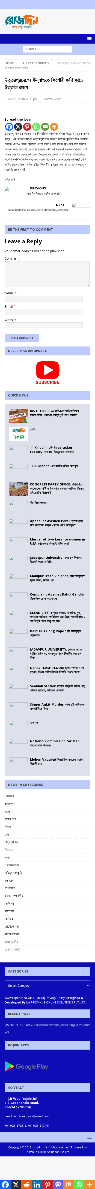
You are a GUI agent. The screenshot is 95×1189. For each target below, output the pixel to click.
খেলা (7, 834)
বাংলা (7, 811)
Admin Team (52, 99)
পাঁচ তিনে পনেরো (38, 502)
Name (10, 293)
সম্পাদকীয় (10, 888)
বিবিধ (7, 857)
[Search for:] (47, 49)
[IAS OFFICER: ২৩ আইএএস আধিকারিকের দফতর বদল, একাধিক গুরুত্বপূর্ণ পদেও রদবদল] (18, 416)
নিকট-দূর (9, 903)
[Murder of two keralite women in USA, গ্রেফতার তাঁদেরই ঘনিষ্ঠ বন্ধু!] (18, 544)
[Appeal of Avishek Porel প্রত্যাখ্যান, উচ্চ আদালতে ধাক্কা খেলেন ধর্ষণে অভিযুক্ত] (18, 526)
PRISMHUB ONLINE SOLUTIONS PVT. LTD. (58, 1002)
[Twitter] (48, 4)
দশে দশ (34, 723)
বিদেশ (8, 827)
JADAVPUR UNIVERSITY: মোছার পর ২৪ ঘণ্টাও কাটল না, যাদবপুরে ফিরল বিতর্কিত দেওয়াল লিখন (56, 653)
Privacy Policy (55, 998)
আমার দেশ (10, 819)
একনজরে (9, 796)
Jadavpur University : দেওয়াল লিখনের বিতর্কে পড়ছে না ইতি (56, 559)
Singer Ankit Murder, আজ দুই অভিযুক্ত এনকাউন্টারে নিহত (57, 706)
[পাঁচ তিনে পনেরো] (18, 507)
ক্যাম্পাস (9, 911)
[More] (54, 127)
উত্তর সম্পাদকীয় (14, 895)
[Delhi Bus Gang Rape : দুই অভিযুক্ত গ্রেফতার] (18, 636)
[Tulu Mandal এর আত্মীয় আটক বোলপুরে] (18, 471)
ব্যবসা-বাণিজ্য (12, 934)
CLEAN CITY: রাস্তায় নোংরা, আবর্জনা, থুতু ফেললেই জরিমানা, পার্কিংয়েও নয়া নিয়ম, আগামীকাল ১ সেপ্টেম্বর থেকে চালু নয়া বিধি (57, 616)
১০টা (32, 429)
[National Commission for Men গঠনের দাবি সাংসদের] (18, 746)
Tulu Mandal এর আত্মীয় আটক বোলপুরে (54, 466)
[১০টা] (18, 434)
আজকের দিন (11, 942)
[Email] (45, 127)
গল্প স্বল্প (9, 880)
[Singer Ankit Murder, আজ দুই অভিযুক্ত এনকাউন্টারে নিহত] (18, 709)
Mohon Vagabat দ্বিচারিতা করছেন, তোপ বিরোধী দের (56, 761)
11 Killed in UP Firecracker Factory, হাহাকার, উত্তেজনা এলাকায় (52, 449)
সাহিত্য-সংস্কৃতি (13, 872)
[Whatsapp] (36, 127)
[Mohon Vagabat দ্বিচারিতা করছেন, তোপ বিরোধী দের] (18, 764)
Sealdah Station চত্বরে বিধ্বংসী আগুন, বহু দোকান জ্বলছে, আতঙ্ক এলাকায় (57, 688)
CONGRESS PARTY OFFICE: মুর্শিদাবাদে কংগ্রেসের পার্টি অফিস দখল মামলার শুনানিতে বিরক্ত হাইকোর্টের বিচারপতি (57, 488)
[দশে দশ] (18, 727)
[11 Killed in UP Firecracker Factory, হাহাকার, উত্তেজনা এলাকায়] (18, 452)
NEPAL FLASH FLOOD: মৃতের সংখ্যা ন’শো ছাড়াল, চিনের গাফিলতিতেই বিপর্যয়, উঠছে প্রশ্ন (57, 669)
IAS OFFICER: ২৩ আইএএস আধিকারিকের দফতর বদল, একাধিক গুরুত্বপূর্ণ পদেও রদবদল (54, 413)
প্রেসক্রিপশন (12, 865)
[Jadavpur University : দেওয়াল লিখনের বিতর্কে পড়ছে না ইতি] (18, 562)
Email (9, 306)
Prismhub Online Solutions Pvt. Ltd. (47, 1152)
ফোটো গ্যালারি (12, 949)
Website (11, 320)
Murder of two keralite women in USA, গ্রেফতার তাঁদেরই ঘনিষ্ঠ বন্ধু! (57, 541)
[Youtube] (57, 4)
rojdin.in (39, 1147)
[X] (18, 127)
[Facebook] (39, 4)
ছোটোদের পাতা (12, 926)
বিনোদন (8, 850)
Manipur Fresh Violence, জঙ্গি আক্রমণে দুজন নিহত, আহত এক (57, 578)
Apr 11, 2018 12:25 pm (23, 99)
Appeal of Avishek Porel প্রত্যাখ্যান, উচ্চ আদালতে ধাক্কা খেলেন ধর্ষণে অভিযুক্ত (56, 523)
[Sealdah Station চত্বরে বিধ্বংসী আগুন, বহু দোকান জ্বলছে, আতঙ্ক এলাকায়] (18, 691)
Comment (12, 258)
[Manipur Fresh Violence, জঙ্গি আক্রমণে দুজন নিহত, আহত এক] (18, 581)
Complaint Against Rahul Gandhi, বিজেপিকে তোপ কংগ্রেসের (57, 596)
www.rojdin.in (14, 998)
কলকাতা (9, 804)
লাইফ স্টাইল (11, 842)
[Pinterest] (27, 127)
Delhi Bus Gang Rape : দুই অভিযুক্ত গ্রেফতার (55, 633)
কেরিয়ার (9, 919)
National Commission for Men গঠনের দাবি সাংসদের (55, 743)
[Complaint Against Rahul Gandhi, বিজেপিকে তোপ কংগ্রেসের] (18, 599)
